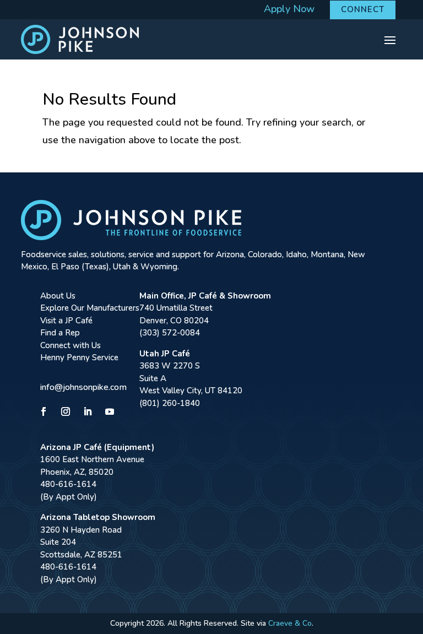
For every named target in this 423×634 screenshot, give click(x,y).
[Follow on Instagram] (65, 411)
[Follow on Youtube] (109, 411)
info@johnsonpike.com (83, 387)
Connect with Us (70, 345)
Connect (362, 9)
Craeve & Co (290, 623)
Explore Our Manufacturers (89, 307)
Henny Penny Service (79, 357)
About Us (57, 295)
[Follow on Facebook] (43, 411)
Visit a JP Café (66, 320)
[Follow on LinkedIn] (87, 411)
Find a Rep (60, 332)
